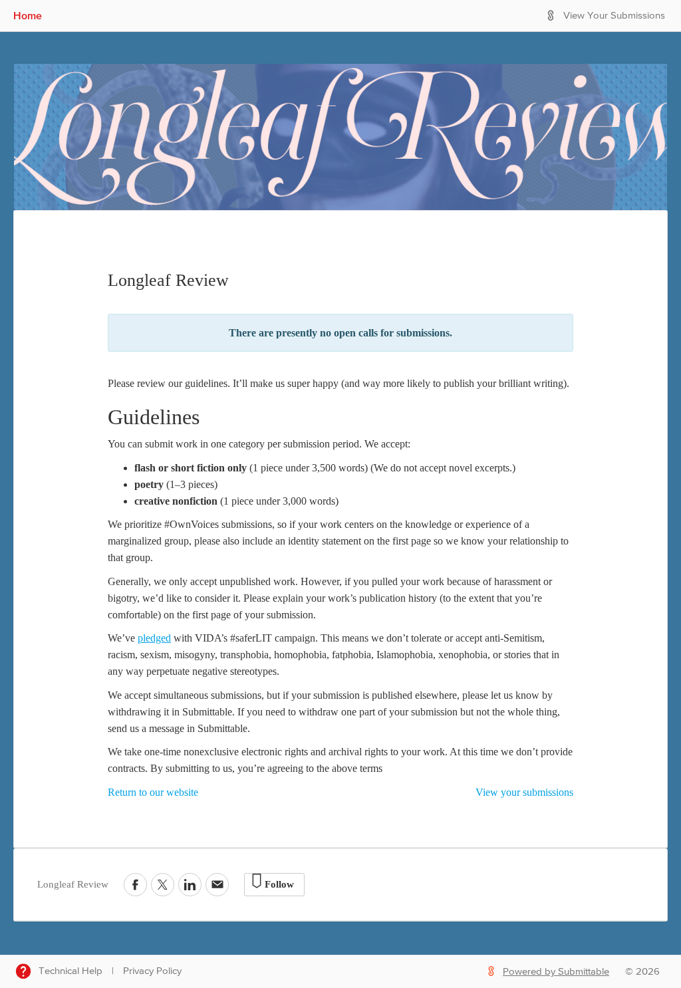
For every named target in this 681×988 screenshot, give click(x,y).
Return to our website (153, 792)
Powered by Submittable (556, 972)
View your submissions (524, 792)
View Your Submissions (614, 16)
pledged (154, 638)
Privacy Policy (152, 971)
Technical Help (70, 971)
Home (27, 15)
